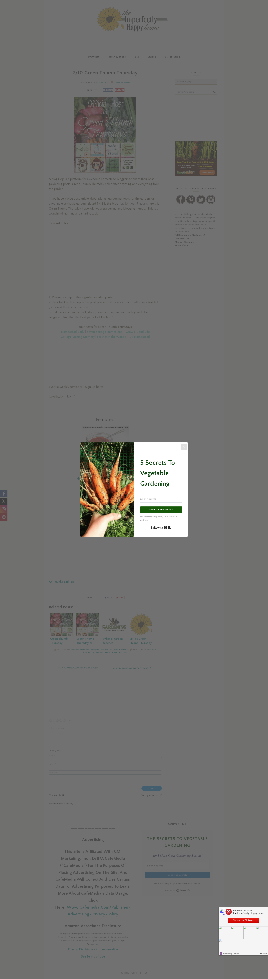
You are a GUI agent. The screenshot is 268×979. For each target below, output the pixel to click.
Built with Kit (161, 527)
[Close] (184, 447)
